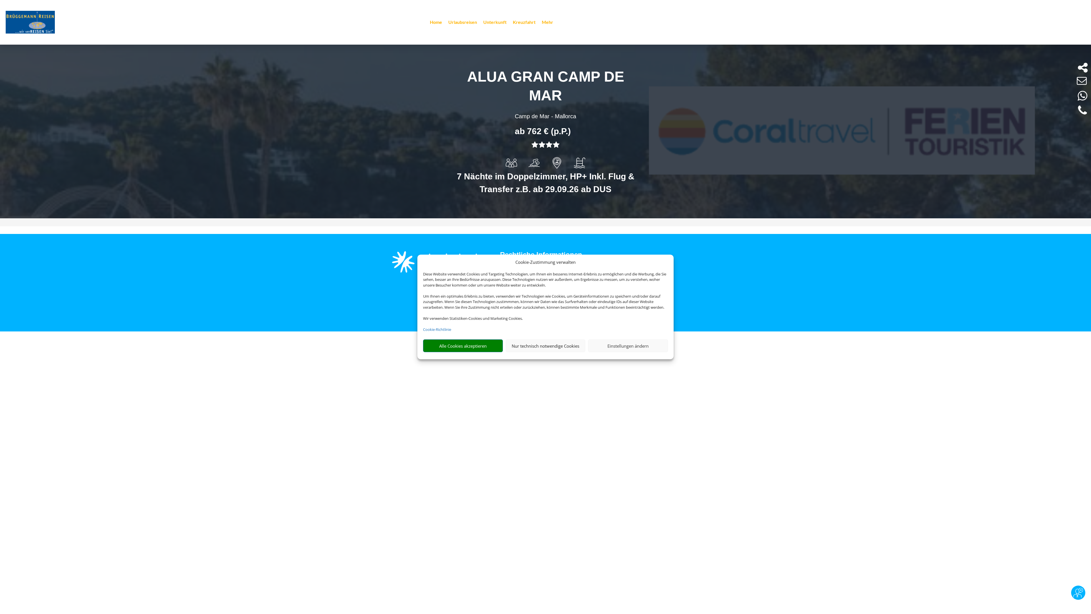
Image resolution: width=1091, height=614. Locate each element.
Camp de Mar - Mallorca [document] (545, 116)
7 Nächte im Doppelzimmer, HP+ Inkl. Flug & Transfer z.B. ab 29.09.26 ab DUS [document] (545, 183)
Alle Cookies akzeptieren (463, 346)
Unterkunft (495, 22)
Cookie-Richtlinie (437, 329)
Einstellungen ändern (628, 346)
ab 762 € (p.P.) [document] (543, 131)
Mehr (547, 22)
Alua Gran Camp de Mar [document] (545, 86)
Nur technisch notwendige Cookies (545, 346)
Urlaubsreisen (462, 22)
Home (436, 22)
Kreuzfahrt (524, 22)
